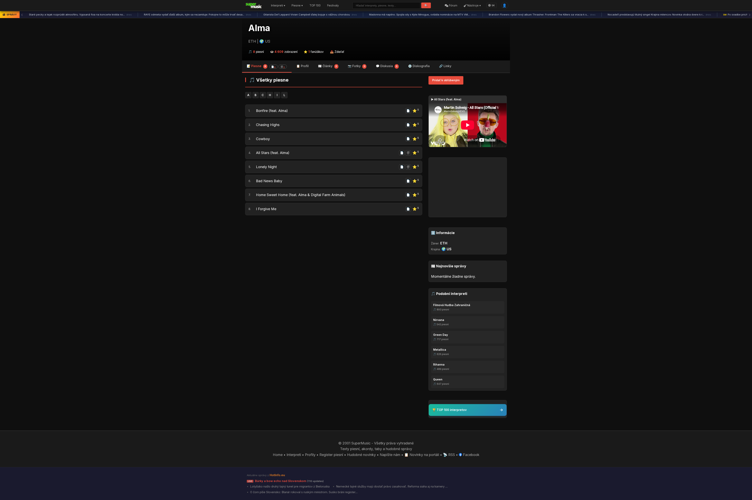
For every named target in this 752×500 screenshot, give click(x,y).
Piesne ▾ (297, 5)
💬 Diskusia (386, 66)
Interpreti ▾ (278, 5)
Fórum (452, 5)
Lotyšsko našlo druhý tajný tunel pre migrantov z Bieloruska (289, 486)
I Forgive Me (266, 209)
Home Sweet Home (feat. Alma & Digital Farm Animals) (300, 195)
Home (278, 455)
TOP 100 (315, 5)
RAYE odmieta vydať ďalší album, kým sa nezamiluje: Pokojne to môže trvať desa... (197, 14)
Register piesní (331, 455)
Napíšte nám (390, 455)
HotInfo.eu (277, 475)
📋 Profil (302, 66)
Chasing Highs (267, 125)
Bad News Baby (269, 181)
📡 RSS (449, 455)
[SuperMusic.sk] (254, 5)
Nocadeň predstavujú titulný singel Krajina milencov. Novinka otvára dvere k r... (659, 14)
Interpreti (294, 455)
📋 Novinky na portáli (421, 455)
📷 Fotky (356, 66)
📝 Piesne (266, 66)
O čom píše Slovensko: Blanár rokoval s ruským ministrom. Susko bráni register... (303, 492)
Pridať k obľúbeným (446, 80)
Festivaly (333, 5)
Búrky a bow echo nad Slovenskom (286, 481)
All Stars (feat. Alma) (272, 153)
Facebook (470, 455)
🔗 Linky (445, 66)
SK (493, 5)
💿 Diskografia (419, 66)
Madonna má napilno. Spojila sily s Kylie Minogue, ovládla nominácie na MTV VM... (423, 14)
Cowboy (263, 139)
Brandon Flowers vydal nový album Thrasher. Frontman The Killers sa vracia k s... (542, 14)
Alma (259, 28)
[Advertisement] (333, 248)
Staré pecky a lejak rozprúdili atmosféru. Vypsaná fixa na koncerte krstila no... (80, 14)
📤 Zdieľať (337, 52)
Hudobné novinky (361, 455)
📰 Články (327, 66)
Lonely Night (266, 167)
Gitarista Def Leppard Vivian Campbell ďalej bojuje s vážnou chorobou (310, 14)
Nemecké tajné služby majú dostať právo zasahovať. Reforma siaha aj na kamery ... (391, 486)
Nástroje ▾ (473, 5)
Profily (310, 455)
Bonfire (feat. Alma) (272, 111)
